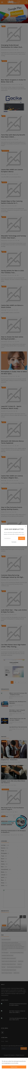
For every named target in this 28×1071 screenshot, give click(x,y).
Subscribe (21, 538)
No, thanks (14, 542)
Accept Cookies (14, 1067)
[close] (25, 526)
